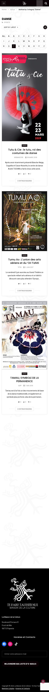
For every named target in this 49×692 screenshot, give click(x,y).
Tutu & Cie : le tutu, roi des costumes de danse (24, 151)
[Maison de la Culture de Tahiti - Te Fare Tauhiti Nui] (24, 3)
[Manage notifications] (43, 681)
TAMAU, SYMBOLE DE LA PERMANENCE (24, 379)
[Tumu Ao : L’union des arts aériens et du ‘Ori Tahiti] (24, 221)
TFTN (19, 267)
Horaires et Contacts (24, 637)
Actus (12, 9)
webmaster (18, 157)
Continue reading (24, 181)
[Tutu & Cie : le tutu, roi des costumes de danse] (24, 97)
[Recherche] (46, 3)
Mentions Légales (8, 688)
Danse (24, 146)
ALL (3, 36)
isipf (19, 385)
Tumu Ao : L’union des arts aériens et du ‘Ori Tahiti (24, 261)
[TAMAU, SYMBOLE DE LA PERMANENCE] (24, 335)
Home (4, 9)
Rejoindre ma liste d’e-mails (20, 663)
